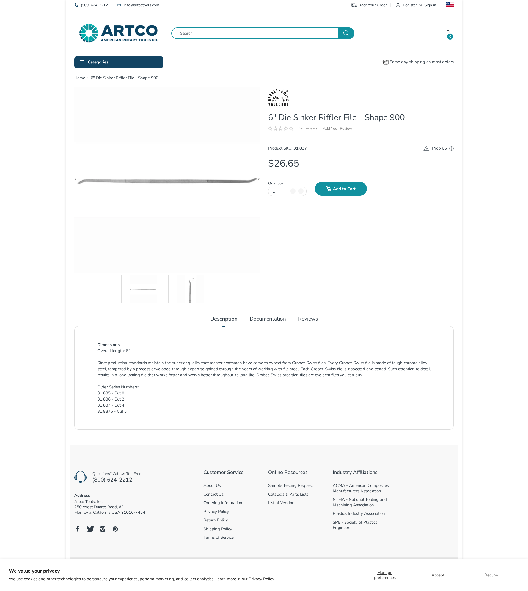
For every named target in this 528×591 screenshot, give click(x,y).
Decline (491, 575)
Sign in (430, 5)
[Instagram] (103, 528)
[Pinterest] (115, 528)
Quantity (275, 183)
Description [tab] (224, 319)
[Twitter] (90, 528)
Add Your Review (337, 128)
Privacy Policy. (262, 579)
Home (79, 78)
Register (410, 5)
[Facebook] (77, 528)
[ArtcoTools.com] (118, 32)
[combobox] (263, 33)
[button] (280, 129)
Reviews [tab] (308, 319)
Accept (437, 575)
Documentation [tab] (268, 319)
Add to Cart (344, 189)
